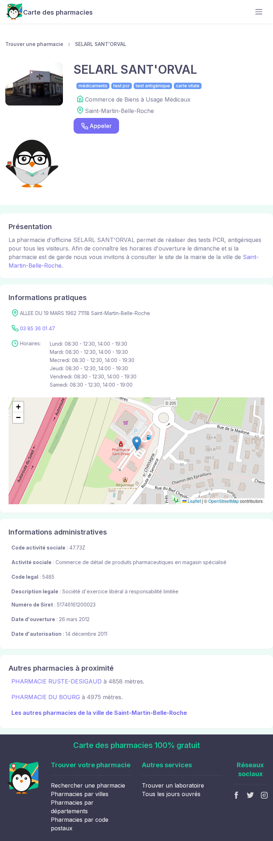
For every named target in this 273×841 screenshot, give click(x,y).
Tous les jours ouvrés (171, 794)
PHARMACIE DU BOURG (45, 697)
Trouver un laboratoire (173, 785)
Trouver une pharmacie (34, 44)
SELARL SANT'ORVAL (100, 44)
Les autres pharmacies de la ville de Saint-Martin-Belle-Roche (99, 712)
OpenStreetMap (223, 501)
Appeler (101, 125)
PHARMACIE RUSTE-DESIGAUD (56, 681)
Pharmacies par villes (79, 794)
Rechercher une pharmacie (88, 785)
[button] (136, 443)
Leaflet (194, 501)
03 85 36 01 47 (37, 328)
